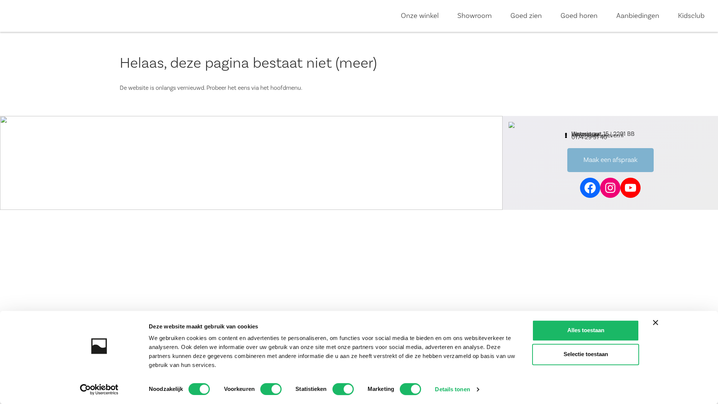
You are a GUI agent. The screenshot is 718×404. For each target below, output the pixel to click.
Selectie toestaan (586, 354)
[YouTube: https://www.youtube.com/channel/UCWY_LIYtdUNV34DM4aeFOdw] (630, 188)
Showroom (474, 15)
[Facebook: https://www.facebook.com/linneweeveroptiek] (590, 188)
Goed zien (526, 15)
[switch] (271, 389)
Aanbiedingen (637, 15)
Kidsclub (691, 15)
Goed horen (579, 15)
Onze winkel (420, 15)
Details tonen (452, 389)
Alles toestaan (585, 330)
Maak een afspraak (610, 160)
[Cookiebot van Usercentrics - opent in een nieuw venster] (99, 389)
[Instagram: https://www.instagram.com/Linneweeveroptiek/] (610, 188)
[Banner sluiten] (655, 322)
